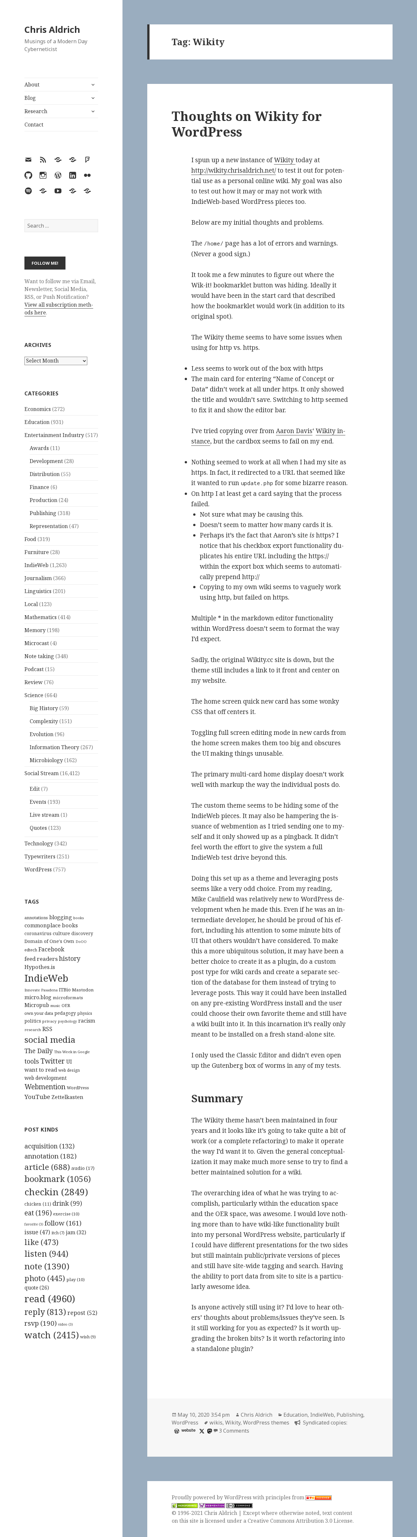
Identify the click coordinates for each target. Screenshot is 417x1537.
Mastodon (83, 990)
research (32, 1029)
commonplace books (51, 925)
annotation (50, 1155)
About (31, 84)
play (75, 1279)
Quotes (38, 827)
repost (82, 1313)
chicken (37, 1204)
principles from (286, 1497)
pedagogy (65, 1013)
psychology (67, 1021)
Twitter (52, 1061)
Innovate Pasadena (41, 989)
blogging (60, 917)
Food (30, 539)
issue (37, 1232)
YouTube (37, 1097)
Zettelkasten (67, 1097)
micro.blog (37, 997)
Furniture (36, 552)
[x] (201, 1430)
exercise (66, 1214)
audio (82, 1168)
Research (35, 111)
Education (37, 422)
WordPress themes (266, 1422)
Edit (35, 788)
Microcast (36, 643)
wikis (216, 1422)
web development (45, 1078)
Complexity (44, 721)
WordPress (38, 869)
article (47, 1166)
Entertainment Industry (54, 435)
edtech (30, 950)
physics (84, 1013)
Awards (39, 448)
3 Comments (234, 1430)
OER (66, 1005)
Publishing (43, 513)
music (55, 1005)
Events (38, 801)
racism (86, 1020)
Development (46, 461)
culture (61, 933)
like (41, 1242)
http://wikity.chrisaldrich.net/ (233, 170)
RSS (47, 1029)
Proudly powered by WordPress (212, 1497)
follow (63, 1222)
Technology (38, 843)
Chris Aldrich (52, 29)
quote (36, 1287)
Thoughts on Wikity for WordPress (247, 123)
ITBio (65, 990)
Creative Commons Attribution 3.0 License (300, 1520)
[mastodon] (209, 1430)
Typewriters (39, 856)
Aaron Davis (294, 431)
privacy (49, 1021)
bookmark (57, 1178)
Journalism (38, 578)
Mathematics (40, 617)
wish (88, 1337)
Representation (49, 526)
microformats (68, 997)
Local (31, 604)
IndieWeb (36, 565)
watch (51, 1335)
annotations (36, 918)
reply (45, 1311)
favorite (33, 1224)
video (65, 1324)
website (188, 1430)
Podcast (34, 669)
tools (31, 1061)
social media (49, 1039)
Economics (37, 409)
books (78, 917)
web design (69, 1070)
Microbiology (46, 760)
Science (33, 695)
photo (44, 1278)
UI (69, 1061)
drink (67, 1203)
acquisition (49, 1146)
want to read (40, 1069)
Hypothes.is (39, 967)
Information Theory (54, 747)
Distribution (45, 474)
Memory (35, 630)
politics (32, 1021)
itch (58, 1233)
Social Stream (41, 773)
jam (76, 1232)
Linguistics (37, 591)
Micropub (36, 1005)
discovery (82, 933)
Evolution (41, 734)
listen (46, 1253)
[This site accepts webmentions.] (212, 1505)
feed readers (41, 958)
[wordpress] (176, 1430)
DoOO (81, 941)
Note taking (39, 656)
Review (33, 682)
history (69, 958)
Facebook (51, 949)
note (46, 1266)
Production (43, 500)
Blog (30, 97)
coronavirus (37, 933)
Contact (33, 124)
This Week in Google (72, 1051)
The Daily (38, 1050)
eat (38, 1212)
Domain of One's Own (49, 941)
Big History (44, 708)
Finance (39, 487)
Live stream (44, 814)
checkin (56, 1192)
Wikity (284, 160)
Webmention (44, 1086)
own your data (38, 1013)
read (49, 1298)
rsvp (40, 1323)
